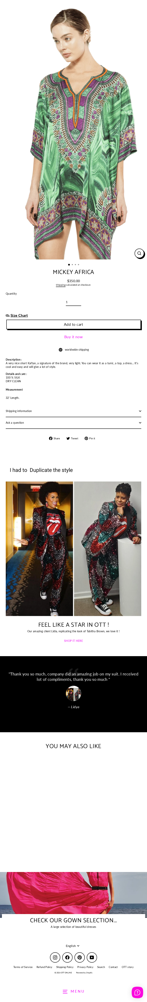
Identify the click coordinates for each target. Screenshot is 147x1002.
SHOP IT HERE (73, 640)
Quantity (11, 293)
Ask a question (15, 422)
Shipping (60, 284)
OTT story (128, 967)
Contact (113, 967)
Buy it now (73, 337)
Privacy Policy (85, 967)
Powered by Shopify (84, 973)
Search (101, 967)
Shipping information (19, 411)
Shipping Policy (65, 967)
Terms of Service (23, 967)
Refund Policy (44, 967)
